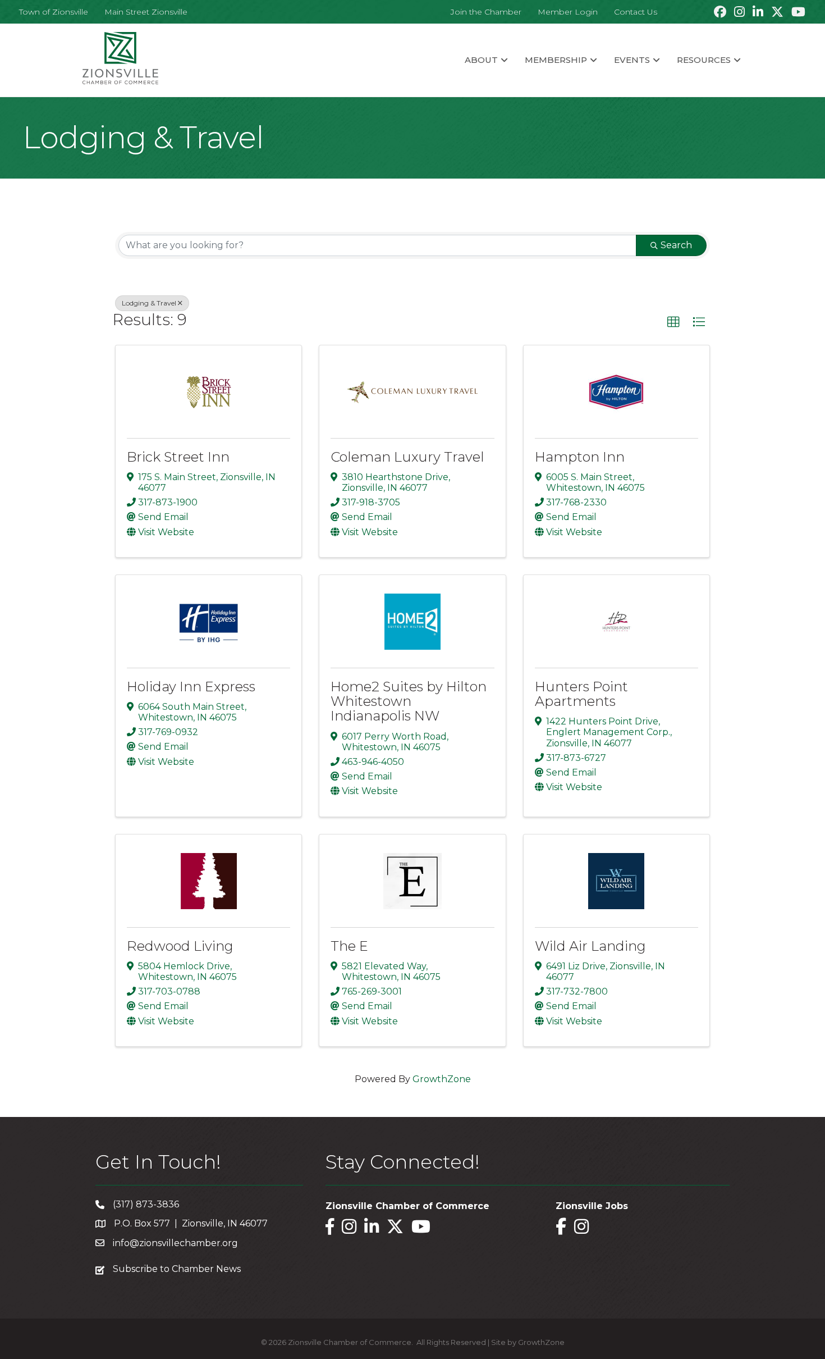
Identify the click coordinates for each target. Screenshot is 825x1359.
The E (349, 946)
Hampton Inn (580, 457)
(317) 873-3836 (146, 1204)
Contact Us (635, 12)
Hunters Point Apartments (581, 693)
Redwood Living (180, 946)
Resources (704, 59)
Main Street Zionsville (145, 12)
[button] (673, 322)
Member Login (568, 12)
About (481, 59)
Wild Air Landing (590, 946)
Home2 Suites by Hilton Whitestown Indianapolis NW (409, 701)
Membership (556, 59)
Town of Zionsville (53, 12)
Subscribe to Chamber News (177, 1269)
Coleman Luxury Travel (407, 457)
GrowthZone (441, 1079)
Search (676, 245)
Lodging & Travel (149, 303)
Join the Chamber (486, 12)
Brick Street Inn (178, 457)
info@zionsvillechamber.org (175, 1243)
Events (632, 59)
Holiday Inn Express (191, 686)
